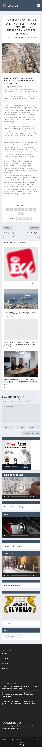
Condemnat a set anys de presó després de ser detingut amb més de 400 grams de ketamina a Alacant (18, 703)
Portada (17, 37)
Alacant (4, 654)
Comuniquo (11, 740)
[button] (21, 488)
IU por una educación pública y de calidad (19, 284)
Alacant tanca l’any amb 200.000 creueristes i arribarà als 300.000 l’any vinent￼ (20, 313)
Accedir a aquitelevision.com (14, 546)
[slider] (19, 496)
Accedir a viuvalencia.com (12, 585)
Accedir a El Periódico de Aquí (14, 507)
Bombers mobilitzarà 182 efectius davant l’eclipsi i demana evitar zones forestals (19, 687)
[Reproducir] (5, 497)
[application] (21, 488)
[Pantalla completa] (37, 497)
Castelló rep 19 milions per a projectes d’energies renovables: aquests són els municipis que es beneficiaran (19, 694)
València (23, 37)
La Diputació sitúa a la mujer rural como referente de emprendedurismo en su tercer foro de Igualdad (20, 344)
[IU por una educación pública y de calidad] (21, 264)
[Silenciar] (34, 497)
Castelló (5, 658)
